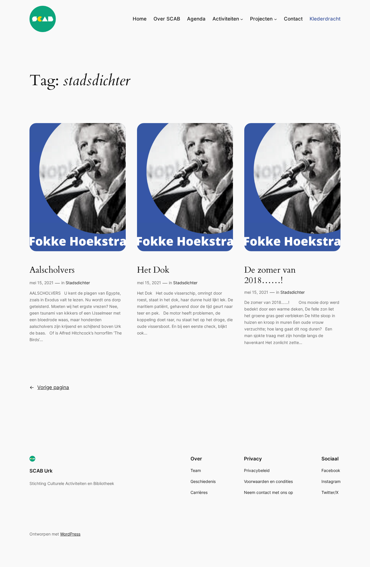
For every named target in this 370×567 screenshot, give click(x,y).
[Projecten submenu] (275, 18)
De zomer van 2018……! (270, 275)
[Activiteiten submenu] (241, 18)
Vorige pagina (49, 387)
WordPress (70, 533)
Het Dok (153, 270)
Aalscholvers (52, 270)
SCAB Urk (41, 471)
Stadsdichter (78, 282)
